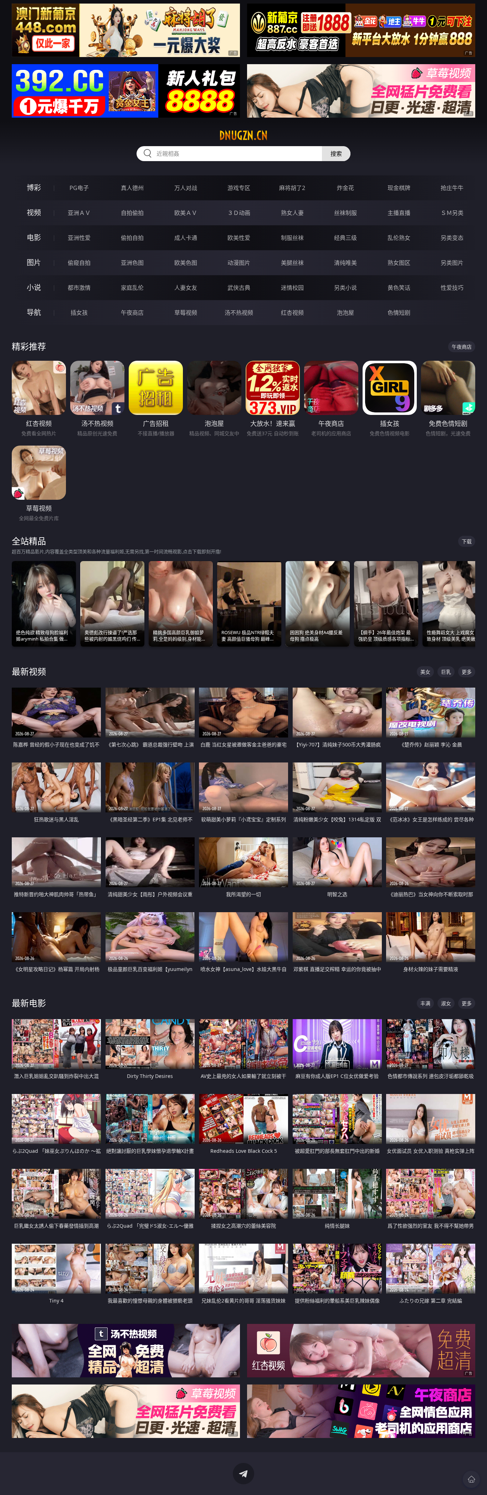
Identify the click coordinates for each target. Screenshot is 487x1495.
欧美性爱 (238, 238)
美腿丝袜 (292, 263)
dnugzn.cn (243, 135)
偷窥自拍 (79, 263)
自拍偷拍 (132, 213)
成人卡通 (185, 238)
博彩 (34, 187)
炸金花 (345, 188)
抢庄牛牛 (452, 188)
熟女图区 (399, 263)
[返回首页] (471, 1479)
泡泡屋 (345, 313)
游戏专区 (238, 188)
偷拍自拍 (132, 238)
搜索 (336, 154)
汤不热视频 (239, 313)
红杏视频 (292, 313)
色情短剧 (399, 313)
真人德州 (132, 188)
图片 (34, 262)
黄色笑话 (399, 288)
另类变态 (452, 238)
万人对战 (185, 188)
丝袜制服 (345, 213)
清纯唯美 (345, 263)
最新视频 (29, 671)
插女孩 (79, 313)
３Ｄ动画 (238, 213)
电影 (34, 237)
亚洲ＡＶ (79, 213)
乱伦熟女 (399, 238)
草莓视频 (185, 313)
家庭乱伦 (132, 288)
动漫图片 (238, 263)
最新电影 (29, 1003)
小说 (34, 287)
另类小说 (345, 288)
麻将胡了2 (292, 188)
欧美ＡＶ (185, 213)
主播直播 (399, 213)
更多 (467, 671)
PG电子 (79, 188)
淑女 (446, 1003)
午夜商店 (132, 313)
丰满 (425, 1003)
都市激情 (79, 288)
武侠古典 (238, 288)
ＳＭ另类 (452, 213)
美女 (425, 671)
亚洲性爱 (79, 238)
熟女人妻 (292, 213)
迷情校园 (292, 288)
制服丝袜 (292, 238)
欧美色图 (185, 263)
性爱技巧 (452, 288)
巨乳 (446, 671)
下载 (467, 541)
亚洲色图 (132, 263)
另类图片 (452, 263)
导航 (34, 312)
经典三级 (345, 238)
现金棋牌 (399, 188)
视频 (34, 212)
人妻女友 (185, 288)
